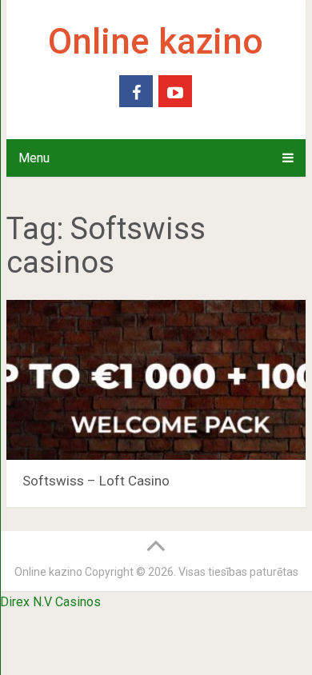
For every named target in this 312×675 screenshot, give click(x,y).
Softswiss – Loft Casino (96, 481)
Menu (34, 158)
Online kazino (155, 41)
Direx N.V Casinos (50, 601)
